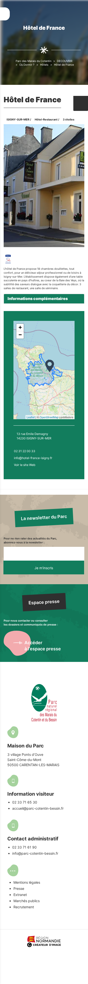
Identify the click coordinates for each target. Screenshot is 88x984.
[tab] (44, 298)
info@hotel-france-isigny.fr (33, 458)
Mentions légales (26, 882)
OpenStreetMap (49, 417)
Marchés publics (26, 901)
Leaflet (31, 417)
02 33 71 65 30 (24, 802)
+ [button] (20, 327)
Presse (18, 888)
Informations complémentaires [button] (38, 298)
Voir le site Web (24, 465)
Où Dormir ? (26, 64)
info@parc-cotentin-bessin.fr (35, 853)
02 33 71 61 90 (24, 847)
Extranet (20, 895)
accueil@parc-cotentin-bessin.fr (38, 808)
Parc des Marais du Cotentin (33, 61)
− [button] (20, 335)
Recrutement (23, 907)
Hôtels (44, 64)
